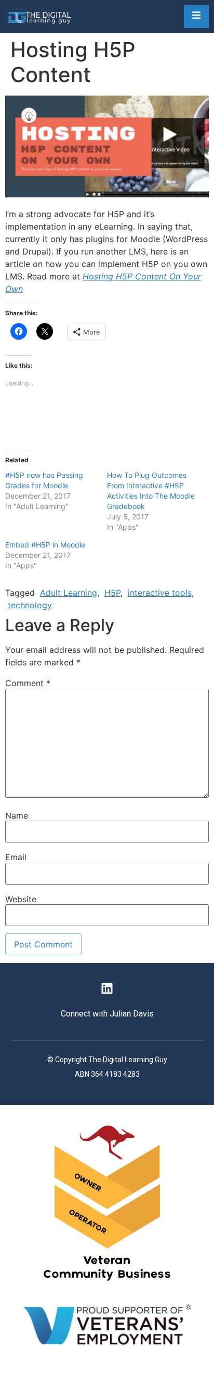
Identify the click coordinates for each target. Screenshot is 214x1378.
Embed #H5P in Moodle (45, 544)
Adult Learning (68, 592)
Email (15, 857)
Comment (27, 683)
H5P (112, 592)
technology (30, 605)
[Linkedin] (107, 988)
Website (20, 899)
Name (16, 815)
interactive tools (160, 592)
